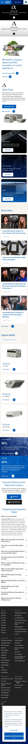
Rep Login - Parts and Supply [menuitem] (21, 682)
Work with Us (4, 476)
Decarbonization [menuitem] (19, 640)
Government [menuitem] (4, 652)
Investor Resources (15, 502)
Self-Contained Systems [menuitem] (20, 629)
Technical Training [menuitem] (5, 690)
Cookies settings (14, 730)
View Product (6, 369)
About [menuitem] (2, 704)
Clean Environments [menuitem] (7, 640)
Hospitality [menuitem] (3, 657)
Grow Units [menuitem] (17, 651)
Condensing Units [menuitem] (19, 626)
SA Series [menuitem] (3, 625)
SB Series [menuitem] (3, 627)
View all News (4, 326)
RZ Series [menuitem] (3, 618)
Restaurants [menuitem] (4, 670)
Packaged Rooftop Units (10, 339)
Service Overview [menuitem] (19, 685)
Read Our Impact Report (7, 453)
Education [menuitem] (3, 648)
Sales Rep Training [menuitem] (5, 687)
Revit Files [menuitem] (3, 681)
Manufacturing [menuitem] (4, 662)
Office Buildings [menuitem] (5, 665)
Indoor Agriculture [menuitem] (5, 660)
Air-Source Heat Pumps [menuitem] (20, 620)
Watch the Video (6, 111)
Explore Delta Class (9, 106)
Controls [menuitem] (17, 634)
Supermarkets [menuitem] (4, 672)
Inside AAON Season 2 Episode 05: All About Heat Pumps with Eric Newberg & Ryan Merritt (13, 286)
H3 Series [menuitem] (3, 630)
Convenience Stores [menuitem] (6, 643)
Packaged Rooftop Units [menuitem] (20, 613)
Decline (14, 738)
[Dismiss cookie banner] (23, 709)
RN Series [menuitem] (3, 615)
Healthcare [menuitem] (3, 655)
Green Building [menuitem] (18, 654)
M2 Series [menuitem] (3, 622)
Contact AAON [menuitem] (4, 697)
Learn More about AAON (8, 73)
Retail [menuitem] (2, 667)
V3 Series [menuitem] (3, 632)
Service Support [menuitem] (5, 695)
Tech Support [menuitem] (18, 687)
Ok (14, 734)
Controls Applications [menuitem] (20, 660)
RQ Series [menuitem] (3, 613)
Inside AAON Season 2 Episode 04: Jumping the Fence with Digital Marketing (12, 315)
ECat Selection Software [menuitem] (7, 678)
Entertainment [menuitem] (4, 650)
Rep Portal (15, 496)
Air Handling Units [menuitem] (19, 618)
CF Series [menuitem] (3, 620)
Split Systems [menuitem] (18, 615)
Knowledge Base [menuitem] (5, 692)
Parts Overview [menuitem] (18, 678)
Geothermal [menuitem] (17, 643)
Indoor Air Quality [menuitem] (19, 645)
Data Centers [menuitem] (6, 645)
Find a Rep (5, 76)
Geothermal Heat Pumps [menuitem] (21, 631)
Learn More (8, 150)
